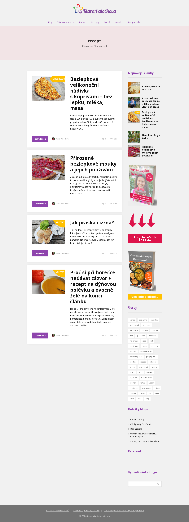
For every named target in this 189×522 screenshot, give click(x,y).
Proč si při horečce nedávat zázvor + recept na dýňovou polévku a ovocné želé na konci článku (93, 287)
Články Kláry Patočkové (140, 424)
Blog (50, 22)
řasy (157, 393)
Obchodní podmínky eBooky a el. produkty (124, 510)
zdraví (142, 393)
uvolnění (133, 383)
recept (143, 362)
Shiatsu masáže (64, 22)
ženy (147, 398)
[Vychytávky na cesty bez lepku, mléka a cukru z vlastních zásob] (134, 102)
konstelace (134, 346)
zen (150, 393)
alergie (132, 320)
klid (151, 341)
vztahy (157, 388)
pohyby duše (151, 356)
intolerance (134, 341)
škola (132, 398)
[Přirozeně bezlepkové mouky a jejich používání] (134, 151)
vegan (151, 383)
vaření (142, 383)
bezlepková (134, 325)
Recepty (95, 22)
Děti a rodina (136, 429)
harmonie (152, 335)
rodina (132, 367)
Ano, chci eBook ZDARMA (145, 238)
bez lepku (146, 325)
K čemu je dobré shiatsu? (151, 88)
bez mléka (134, 330)
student (149, 372)
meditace (154, 346)
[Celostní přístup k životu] (94, 9)
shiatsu (154, 367)
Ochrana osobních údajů (57, 510)
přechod (133, 362)
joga (144, 341)
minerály (133, 351)
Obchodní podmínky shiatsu (86, 510)
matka (144, 346)
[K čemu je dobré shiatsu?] (134, 88)
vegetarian (134, 388)
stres (140, 372)
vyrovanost (146, 388)
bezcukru (154, 320)
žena (140, 398)
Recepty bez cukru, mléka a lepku (145, 441)
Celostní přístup (137, 419)
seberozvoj (143, 367)
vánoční (133, 393)
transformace (146, 377)
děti (131, 335)
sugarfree (133, 377)
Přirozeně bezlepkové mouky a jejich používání (93, 164)
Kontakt (118, 22)
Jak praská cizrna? (92, 222)
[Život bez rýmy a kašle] (134, 137)
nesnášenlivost (146, 351)
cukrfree (155, 330)
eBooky (81, 22)
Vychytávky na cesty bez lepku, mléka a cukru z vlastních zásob (151, 103)
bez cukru (143, 320)
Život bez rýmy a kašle (151, 137)
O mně (107, 22)
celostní (145, 330)
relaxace (153, 362)
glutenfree (141, 335)
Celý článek (40, 139)
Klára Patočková (62, 139)
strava (132, 372)
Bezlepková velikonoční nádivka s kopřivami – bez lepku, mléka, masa (91, 93)
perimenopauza (136, 356)
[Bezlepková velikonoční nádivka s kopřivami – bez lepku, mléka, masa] (134, 117)
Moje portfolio (133, 22)
